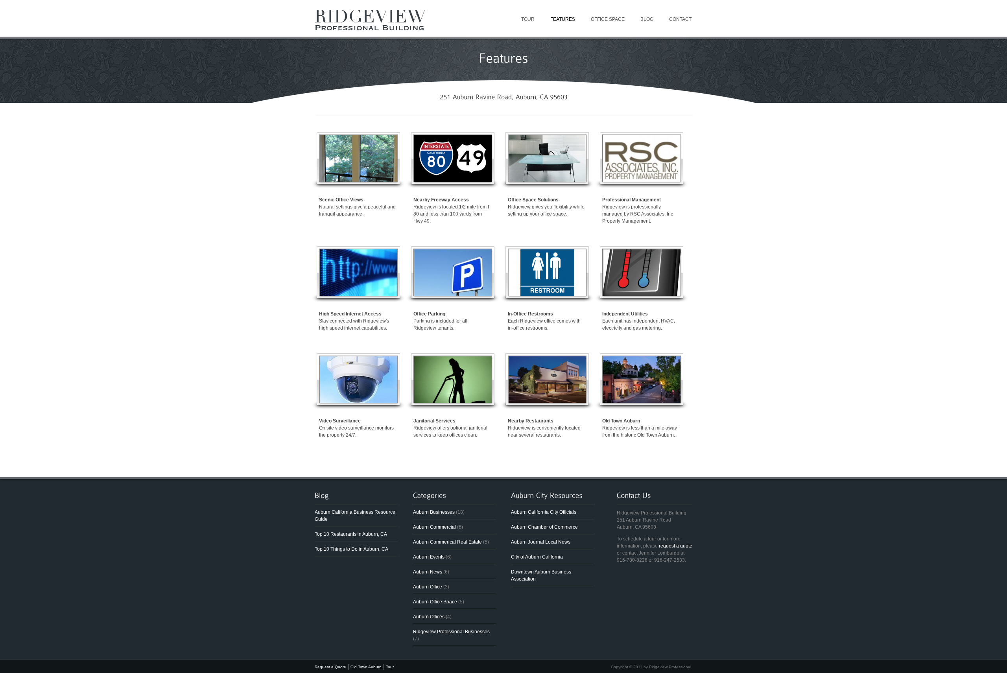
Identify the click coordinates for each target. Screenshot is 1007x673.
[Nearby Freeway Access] (453, 180)
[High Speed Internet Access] (358, 294)
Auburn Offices (428, 617)
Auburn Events (428, 557)
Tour (528, 19)
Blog (646, 19)
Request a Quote (330, 667)
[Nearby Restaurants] (547, 401)
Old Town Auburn (366, 667)
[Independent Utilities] (642, 294)
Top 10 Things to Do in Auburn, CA (351, 549)
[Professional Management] (642, 180)
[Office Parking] (453, 294)
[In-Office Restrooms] (547, 294)
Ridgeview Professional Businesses (451, 631)
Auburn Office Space (435, 602)
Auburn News (427, 572)
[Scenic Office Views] (358, 180)
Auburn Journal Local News (540, 542)
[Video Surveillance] (358, 401)
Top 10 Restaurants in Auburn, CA (351, 534)
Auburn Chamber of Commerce (544, 527)
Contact (680, 19)
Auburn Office (427, 587)
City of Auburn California (537, 557)
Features (562, 19)
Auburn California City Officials (543, 512)
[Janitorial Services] (453, 401)
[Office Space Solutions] (547, 180)
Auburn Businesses (434, 512)
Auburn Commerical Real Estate (447, 542)
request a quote (675, 546)
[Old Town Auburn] (642, 401)
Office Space (608, 19)
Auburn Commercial (434, 527)
